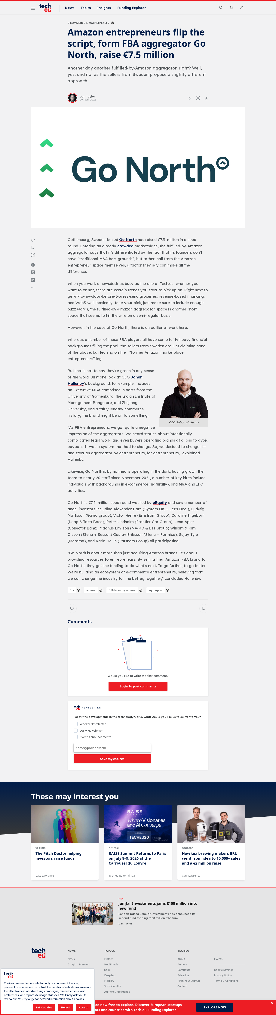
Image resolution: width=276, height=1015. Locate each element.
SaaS (107, 970)
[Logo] (46, 7)
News (69, 7)
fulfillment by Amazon (122, 590)
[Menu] (33, 9)
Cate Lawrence (44, 875)
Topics (86, 7)
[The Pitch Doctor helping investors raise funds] (65, 824)
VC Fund (40, 848)
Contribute (183, 970)
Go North (128, 239)
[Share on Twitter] (33, 272)
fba (72, 590)
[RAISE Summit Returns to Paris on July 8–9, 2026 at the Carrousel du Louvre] (138, 824)
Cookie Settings (223, 970)
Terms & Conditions (226, 981)
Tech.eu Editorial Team (123, 875)
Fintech (108, 959)
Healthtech (111, 964)
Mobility (109, 981)
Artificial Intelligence (117, 991)
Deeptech (110, 975)
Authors (182, 964)
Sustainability (112, 986)
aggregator (156, 590)
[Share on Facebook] (33, 265)
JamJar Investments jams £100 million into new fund (157, 906)
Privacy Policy (223, 975)
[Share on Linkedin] (33, 280)
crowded (125, 246)
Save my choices (112, 759)
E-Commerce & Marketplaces (88, 23)
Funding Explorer (131, 7)
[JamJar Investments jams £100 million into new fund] (92, 913)
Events (218, 959)
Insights (104, 7)
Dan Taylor (125, 923)
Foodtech (188, 848)
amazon (91, 590)
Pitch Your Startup (188, 981)
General (114, 848)
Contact (182, 986)
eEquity (160, 502)
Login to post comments (138, 686)
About (181, 959)
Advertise (183, 975)
